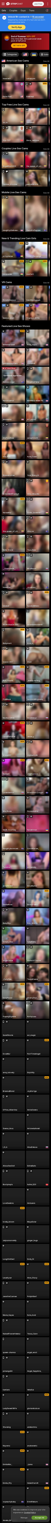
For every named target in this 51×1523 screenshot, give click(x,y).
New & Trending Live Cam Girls (19, 238)
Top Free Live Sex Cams (15, 104)
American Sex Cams (17, 60)
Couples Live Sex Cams (15, 148)
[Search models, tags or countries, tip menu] (47, 11)
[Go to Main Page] (16, 4)
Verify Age (16, 27)
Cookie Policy (30, 1512)
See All (46, 61)
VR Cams (7, 282)
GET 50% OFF (19, 46)
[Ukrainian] (34, 54)
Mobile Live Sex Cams (14, 192)
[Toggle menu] (3, 4)
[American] (25, 54)
